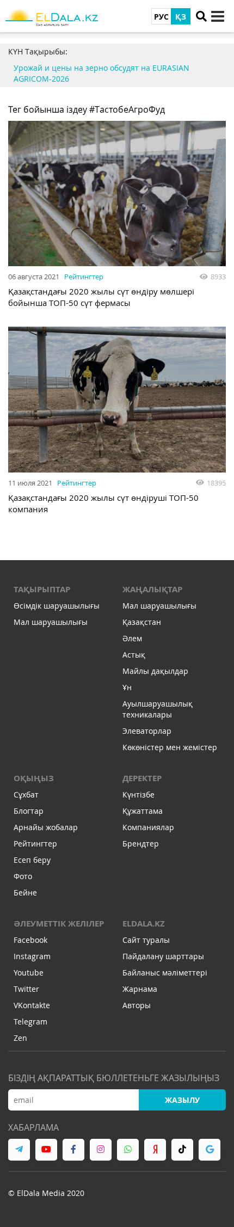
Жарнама (139, 989)
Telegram (30, 1021)
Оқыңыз (34, 778)
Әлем (132, 638)
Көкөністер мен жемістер (169, 747)
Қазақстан (141, 622)
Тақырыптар (42, 589)
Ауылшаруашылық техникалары (157, 709)
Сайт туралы (146, 940)
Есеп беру (32, 860)
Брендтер (140, 843)
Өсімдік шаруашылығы (57, 605)
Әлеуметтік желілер (59, 923)
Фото (23, 876)
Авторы (136, 1005)
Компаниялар (148, 827)
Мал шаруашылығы (51, 622)
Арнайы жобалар (46, 827)
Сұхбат (26, 794)
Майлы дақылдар (155, 671)
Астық (133, 654)
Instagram (32, 956)
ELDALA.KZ (143, 923)
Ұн (127, 687)
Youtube (29, 972)
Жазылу (182, 1100)
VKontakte (32, 1005)
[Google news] (209, 1150)
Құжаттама (142, 811)
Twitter (26, 989)
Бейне (25, 892)
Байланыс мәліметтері (164, 972)
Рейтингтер (83, 276)
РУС (161, 16)
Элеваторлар (146, 731)
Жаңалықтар (152, 589)
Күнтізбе (138, 794)
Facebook (30, 940)
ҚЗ (180, 16)
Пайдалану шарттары (163, 956)
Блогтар (29, 811)
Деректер (142, 778)
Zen (20, 1038)
